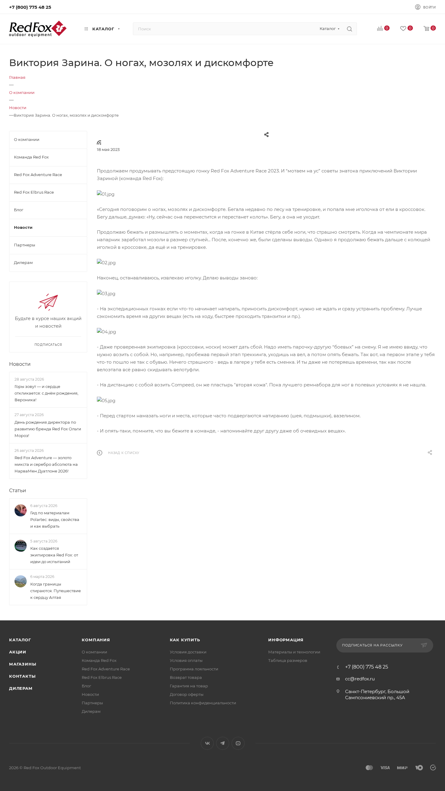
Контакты (22, 676)
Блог (86, 685)
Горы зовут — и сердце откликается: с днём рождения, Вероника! (46, 393)
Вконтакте (207, 743)
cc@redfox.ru (360, 679)
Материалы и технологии (294, 651)
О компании (94, 651)
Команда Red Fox (99, 660)
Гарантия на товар (189, 685)
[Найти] (349, 28)
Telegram (222, 743)
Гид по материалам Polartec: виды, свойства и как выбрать (54, 519)
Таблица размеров (287, 660)
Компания (96, 639)
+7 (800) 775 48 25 (30, 7)
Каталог (20, 639)
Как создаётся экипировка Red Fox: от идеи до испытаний (54, 555)
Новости (20, 364)
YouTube (238, 743)
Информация (286, 639)
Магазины (22, 664)
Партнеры (92, 702)
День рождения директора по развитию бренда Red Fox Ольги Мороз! (48, 429)
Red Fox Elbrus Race (102, 677)
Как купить (185, 639)
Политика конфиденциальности (203, 702)
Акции (17, 651)
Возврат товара (186, 677)
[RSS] (99, 142)
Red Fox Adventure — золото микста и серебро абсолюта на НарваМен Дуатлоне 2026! (46, 464)
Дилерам (21, 688)
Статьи (17, 490)
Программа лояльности (194, 668)
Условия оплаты (186, 660)
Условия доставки (188, 651)
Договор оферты (186, 694)
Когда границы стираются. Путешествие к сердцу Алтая (55, 591)
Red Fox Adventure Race (106, 668)
